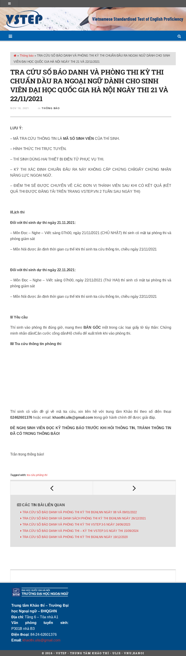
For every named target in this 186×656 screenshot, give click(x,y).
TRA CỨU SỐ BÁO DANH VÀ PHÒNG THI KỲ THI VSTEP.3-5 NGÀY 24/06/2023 (76, 524)
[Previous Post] (51, 488)
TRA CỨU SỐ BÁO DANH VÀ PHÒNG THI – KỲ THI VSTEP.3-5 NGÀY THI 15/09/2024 (80, 531)
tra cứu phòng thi (37, 475)
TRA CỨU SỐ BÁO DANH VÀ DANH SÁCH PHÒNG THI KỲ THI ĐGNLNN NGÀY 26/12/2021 (84, 518)
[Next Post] (134, 488)
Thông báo (27, 55)
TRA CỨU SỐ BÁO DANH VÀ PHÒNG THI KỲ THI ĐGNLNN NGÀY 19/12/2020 (75, 537)
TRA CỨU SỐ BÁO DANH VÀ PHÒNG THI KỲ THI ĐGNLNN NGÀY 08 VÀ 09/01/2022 (79, 512)
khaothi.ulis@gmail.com (41, 640)
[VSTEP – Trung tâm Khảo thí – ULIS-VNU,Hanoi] (93, 19)
